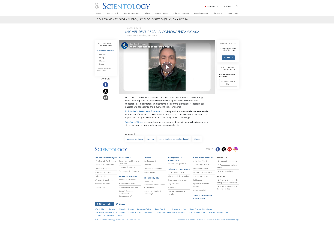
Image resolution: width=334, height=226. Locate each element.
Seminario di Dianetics (127, 179)
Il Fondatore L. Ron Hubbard (105, 161)
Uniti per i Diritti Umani (197, 212)
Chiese (147, 13)
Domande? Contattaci (228, 161)
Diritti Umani (197, 180)
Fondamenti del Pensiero (129, 171)
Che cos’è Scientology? (131, 13)
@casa (101, 64)
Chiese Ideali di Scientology (178, 176)
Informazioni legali (232, 220)
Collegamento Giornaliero (175, 159)
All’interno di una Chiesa (104, 180)
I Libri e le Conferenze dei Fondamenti (143, 111)
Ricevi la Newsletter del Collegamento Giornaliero (227, 181)
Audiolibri (147, 164)
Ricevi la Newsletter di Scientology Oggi (227, 187)
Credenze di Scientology (104, 164)
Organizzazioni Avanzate (177, 180)
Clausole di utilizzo (218, 220)
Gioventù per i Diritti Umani (218, 212)
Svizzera (150, 139)
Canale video (100, 187)
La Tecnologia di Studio (202, 164)
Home (98, 13)
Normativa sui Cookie (203, 220)
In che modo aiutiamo (181, 13)
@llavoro (102, 61)
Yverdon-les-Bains (135, 139)
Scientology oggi (161, 13)
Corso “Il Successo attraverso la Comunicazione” (126, 193)
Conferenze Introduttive (153, 168)
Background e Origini (103, 172)
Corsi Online (233, 13)
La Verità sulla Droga (200, 176)
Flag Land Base (174, 184)
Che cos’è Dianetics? (103, 168)
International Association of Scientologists (109, 212)
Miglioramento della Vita (128, 187)
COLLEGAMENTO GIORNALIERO (105, 44)
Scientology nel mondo (179, 169)
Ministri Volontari (199, 190)
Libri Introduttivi (150, 161)
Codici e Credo (100, 176)
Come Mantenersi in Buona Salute (104, 69)
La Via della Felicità (200, 161)
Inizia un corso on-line (178, 209)
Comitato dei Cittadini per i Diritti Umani (109, 215)
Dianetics (112, 209)
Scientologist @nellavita (105, 50)
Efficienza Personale (127, 183)
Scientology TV (212, 6)
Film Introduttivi (149, 172)
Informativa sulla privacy (186, 220)
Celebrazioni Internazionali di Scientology (154, 186)
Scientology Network (126, 209)
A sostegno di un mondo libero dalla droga (170, 212)
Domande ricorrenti (201, 13)
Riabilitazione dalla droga (202, 172)
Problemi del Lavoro (127, 167)
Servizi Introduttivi (128, 176)
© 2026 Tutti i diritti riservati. (117, 220)
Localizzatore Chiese (176, 172)
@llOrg (101, 57)
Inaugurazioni (149, 181)
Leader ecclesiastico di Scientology (152, 192)
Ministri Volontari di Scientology (200, 209)
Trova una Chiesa (227, 171)
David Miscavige (160, 209)
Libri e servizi (218, 13)
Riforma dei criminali (200, 168)
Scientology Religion (144, 209)
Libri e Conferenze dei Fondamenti (174, 139)
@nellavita (102, 54)
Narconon (148, 212)
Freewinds (172, 187)
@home (196, 139)
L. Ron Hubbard (112, 13)
